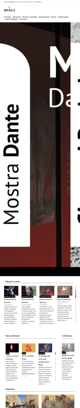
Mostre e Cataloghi (30, 17)
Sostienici (23, 19)
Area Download (43, 17)
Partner (54, 17)
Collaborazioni (63, 17)
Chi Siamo (7, 17)
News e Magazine (11, 19)
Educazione (17, 17)
